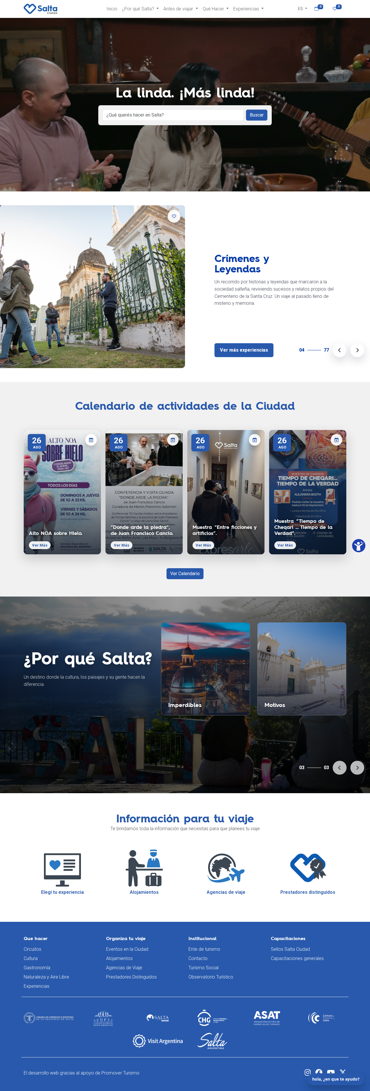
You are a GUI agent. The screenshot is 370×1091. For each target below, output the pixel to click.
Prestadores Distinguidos (131, 977)
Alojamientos (119, 958)
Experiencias (36, 986)
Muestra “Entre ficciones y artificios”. (224, 530)
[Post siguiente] (357, 350)
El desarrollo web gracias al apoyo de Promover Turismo (81, 1073)
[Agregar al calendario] (91, 440)
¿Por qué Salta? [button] (138, 9)
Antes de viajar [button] (178, 9)
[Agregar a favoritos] (174, 216)
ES (301, 8)
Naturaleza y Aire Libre (46, 977)
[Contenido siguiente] (357, 768)
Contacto (198, 958)
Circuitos (32, 949)
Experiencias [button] (246, 9)
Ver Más (39, 545)
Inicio (111, 9)
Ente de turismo (204, 949)
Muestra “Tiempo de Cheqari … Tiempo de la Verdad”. (303, 527)
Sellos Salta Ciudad (290, 949)
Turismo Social (203, 967)
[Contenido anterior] (340, 768)
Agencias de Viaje (124, 967)
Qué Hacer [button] (214, 9)
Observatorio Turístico (210, 977)
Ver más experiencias (244, 350)
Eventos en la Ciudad (127, 949)
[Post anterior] (340, 350)
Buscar (257, 115)
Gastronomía (37, 967)
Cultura (31, 958)
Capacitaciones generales (297, 958)
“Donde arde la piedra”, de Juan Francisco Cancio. (142, 530)
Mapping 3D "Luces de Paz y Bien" (262, 267)
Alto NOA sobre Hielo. (55, 533)
